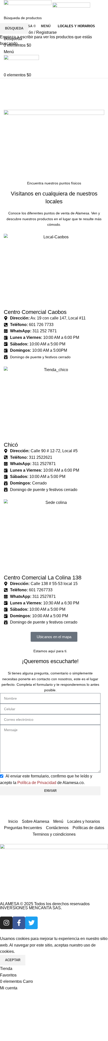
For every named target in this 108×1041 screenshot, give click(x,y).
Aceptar (12, 960)
